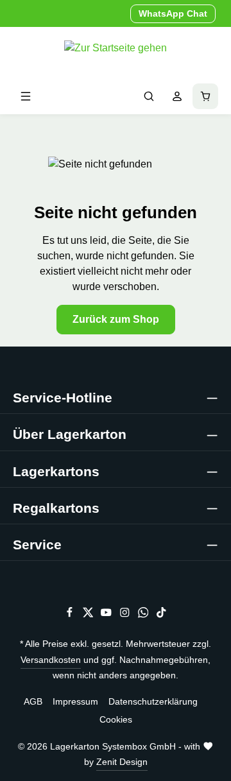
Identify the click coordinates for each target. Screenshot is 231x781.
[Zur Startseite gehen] (115, 52)
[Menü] (25, 96)
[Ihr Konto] (177, 96)
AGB (33, 701)
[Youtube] (107, 615)
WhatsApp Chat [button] (173, 13)
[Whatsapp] (144, 615)
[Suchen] (149, 96)
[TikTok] (161, 615)
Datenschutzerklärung (153, 701)
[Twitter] (89, 615)
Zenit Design (122, 762)
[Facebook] (71, 615)
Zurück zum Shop (116, 319)
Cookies (115, 719)
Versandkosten (51, 660)
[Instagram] (126, 615)
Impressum (75, 701)
